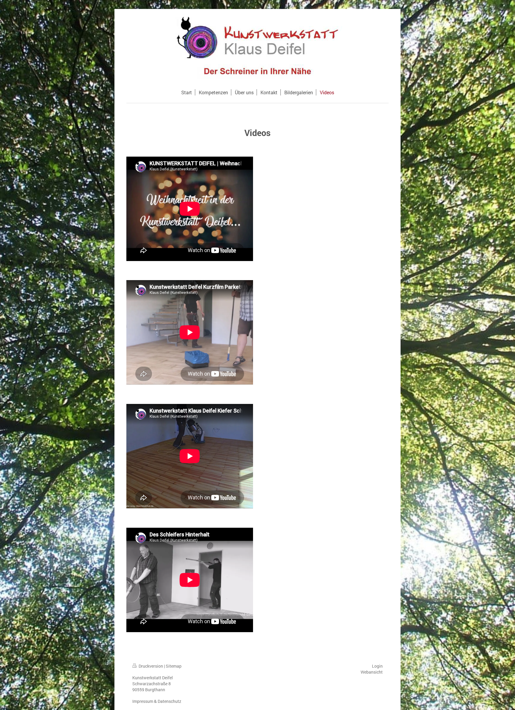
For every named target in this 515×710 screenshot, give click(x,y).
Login (377, 666)
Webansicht (372, 672)
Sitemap (174, 666)
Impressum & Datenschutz (156, 701)
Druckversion (151, 666)
